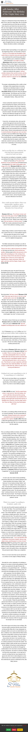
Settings (20, 729)
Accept (8, 729)
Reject (14, 729)
